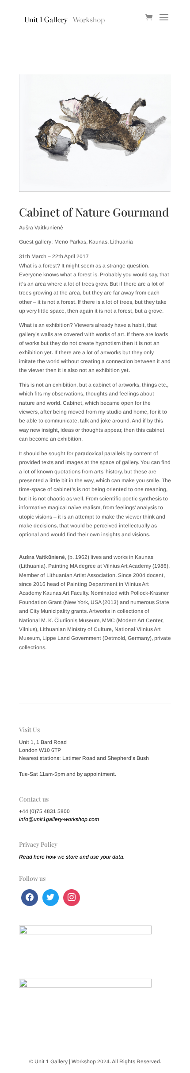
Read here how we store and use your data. (72, 857)
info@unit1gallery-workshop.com (59, 819)
